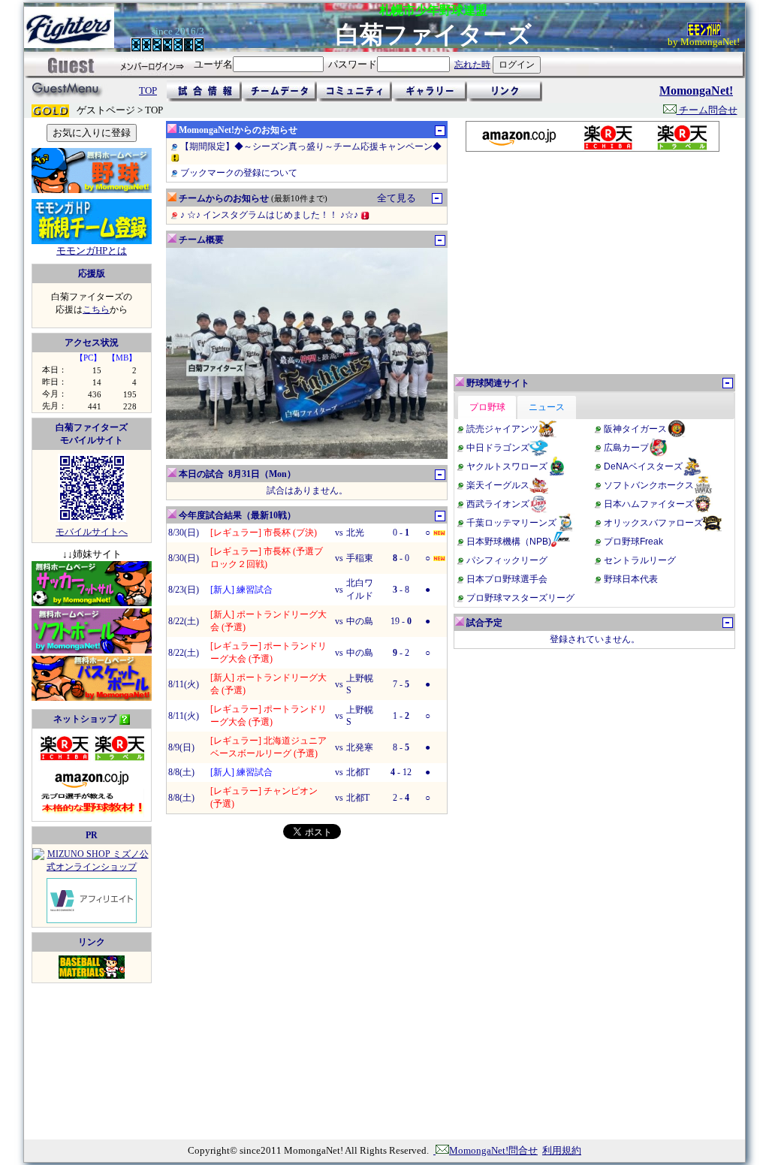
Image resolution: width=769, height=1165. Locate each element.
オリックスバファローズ (653, 523)
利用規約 (561, 1150)
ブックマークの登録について (238, 173)
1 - (401, 716)
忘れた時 (472, 64)
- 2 (401, 652)
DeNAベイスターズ (643, 466)
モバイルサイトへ (92, 532)
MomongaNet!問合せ (493, 1150)
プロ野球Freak (633, 541)
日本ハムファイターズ (649, 504)
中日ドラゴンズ (497, 447)
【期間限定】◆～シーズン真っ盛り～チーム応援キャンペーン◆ (311, 146)
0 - (401, 532)
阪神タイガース (635, 429)
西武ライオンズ (497, 504)
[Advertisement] (592, 263)
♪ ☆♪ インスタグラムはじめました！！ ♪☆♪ (270, 215)
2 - (401, 797)
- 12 (401, 772)
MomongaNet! (696, 90)
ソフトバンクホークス (649, 485)
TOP (148, 90)
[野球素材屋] (92, 975)
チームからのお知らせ (224, 198)
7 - (401, 684)
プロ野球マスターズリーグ (520, 598)
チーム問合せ (707, 110)
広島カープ (626, 447)
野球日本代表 (631, 579)
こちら (96, 309)
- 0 (401, 558)
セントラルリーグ (640, 560)
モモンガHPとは (91, 250)
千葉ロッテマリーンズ (511, 523)
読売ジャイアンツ (502, 429)
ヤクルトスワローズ (506, 466)
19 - (401, 621)
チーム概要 (201, 239)
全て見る (396, 198)
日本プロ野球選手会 (506, 579)
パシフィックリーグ (506, 560)
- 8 (401, 589)
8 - (401, 747)
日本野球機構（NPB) (508, 541)
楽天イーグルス (497, 485)
